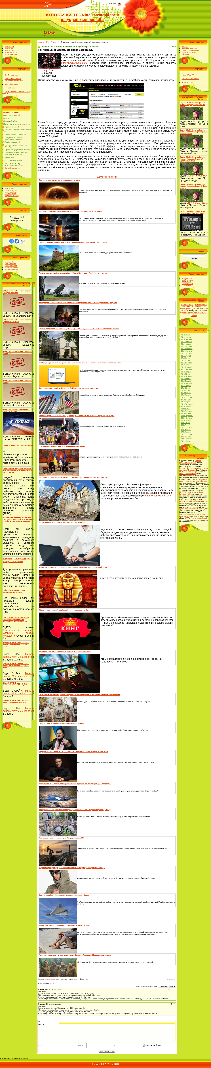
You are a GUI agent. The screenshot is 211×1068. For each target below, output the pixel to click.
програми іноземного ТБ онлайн (191, 509)
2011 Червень (186, 344)
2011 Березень (186, 342)
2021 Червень (186, 434)
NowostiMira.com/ (11, 84)
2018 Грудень (186, 386)
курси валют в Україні (190, 306)
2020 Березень (186, 411)
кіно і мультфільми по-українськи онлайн (90, 17)
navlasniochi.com (11, 267)
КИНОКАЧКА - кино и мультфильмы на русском (12, 79)
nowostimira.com (11, 52)
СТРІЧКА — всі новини (190, 79)
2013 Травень (186, 381)
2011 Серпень (186, 346)
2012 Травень (186, 367)
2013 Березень (186, 376)
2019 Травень (186, 395)
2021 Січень (185, 423)
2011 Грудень (186, 356)
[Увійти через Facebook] (17, 241)
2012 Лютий (185, 360)
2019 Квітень (186, 393)
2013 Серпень (186, 383)
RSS (119, 5)
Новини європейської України (190, 461)
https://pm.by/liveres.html (74, 63)
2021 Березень (186, 427)
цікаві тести (190, 308)
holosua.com (9, 46)
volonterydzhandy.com (190, 50)
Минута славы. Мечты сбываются (18, 655)
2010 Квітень (186, 337)
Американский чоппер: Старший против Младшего (18, 633)
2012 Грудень (186, 372)
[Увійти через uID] (11, 241)
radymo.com (9, 50)
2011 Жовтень (186, 351)
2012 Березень (186, 362)
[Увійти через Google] (22, 241)
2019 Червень (186, 397)
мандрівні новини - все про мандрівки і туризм (193, 480)
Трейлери (8, 157)
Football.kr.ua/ (10, 88)
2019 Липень (186, 399)
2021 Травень (186, 432)
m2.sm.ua (185, 54)
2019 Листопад (186, 404)
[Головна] (45, 32)
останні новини (201, 300)
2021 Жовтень (186, 441)
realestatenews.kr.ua (189, 48)
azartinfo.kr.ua (187, 278)
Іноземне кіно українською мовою (17, 130)
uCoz (114, 1066)
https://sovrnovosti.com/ (158, 495)
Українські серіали (11, 142)
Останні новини (10, 168)
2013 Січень (185, 374)
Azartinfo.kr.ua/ (187, 82)
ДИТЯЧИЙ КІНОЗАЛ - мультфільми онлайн (12, 164)
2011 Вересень (186, 349)
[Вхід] (53, 32)
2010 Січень (185, 335)
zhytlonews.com (11, 190)
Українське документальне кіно (16, 150)
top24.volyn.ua (187, 280)
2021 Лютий (185, 425)
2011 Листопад (186, 353)
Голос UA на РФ (188, 75)
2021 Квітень (186, 429)
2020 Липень (186, 413)
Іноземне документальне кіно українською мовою (15, 153)
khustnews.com (11, 194)
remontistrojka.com (12, 192)
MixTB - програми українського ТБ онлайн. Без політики (192, 473)
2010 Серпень (186, 339)
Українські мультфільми (13, 134)
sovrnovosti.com (11, 265)
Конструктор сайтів (102, 1066)
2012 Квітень (186, 365)
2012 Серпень (186, 369)
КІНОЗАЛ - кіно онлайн (13, 160)
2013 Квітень (186, 379)
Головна (41, 42)
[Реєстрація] (49, 32)
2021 (47, 42)
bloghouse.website (12, 196)
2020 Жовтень (186, 418)
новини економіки (189, 314)
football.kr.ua (186, 285)
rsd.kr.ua (185, 46)
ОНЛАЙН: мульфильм (196, 176)
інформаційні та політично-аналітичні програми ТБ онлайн (193, 469)
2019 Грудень (186, 406)
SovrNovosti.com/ (11, 75)
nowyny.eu (9, 48)
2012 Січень (185, 358)
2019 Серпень (186, 402)
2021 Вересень (187, 439)
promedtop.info (10, 264)
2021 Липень (186, 436)
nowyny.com (9, 188)
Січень (54, 42)
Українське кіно (10, 127)
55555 (75, 979)
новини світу (202, 312)
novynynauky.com (11, 54)
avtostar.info (9, 262)
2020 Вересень (187, 416)
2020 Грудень (186, 420)
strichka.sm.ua (187, 284)
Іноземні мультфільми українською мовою (13, 138)
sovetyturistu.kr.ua (189, 52)
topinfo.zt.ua (186, 282)
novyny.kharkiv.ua (11, 269)
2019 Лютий (185, 390)
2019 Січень (185, 388)
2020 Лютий (185, 409)
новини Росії (192, 312)
